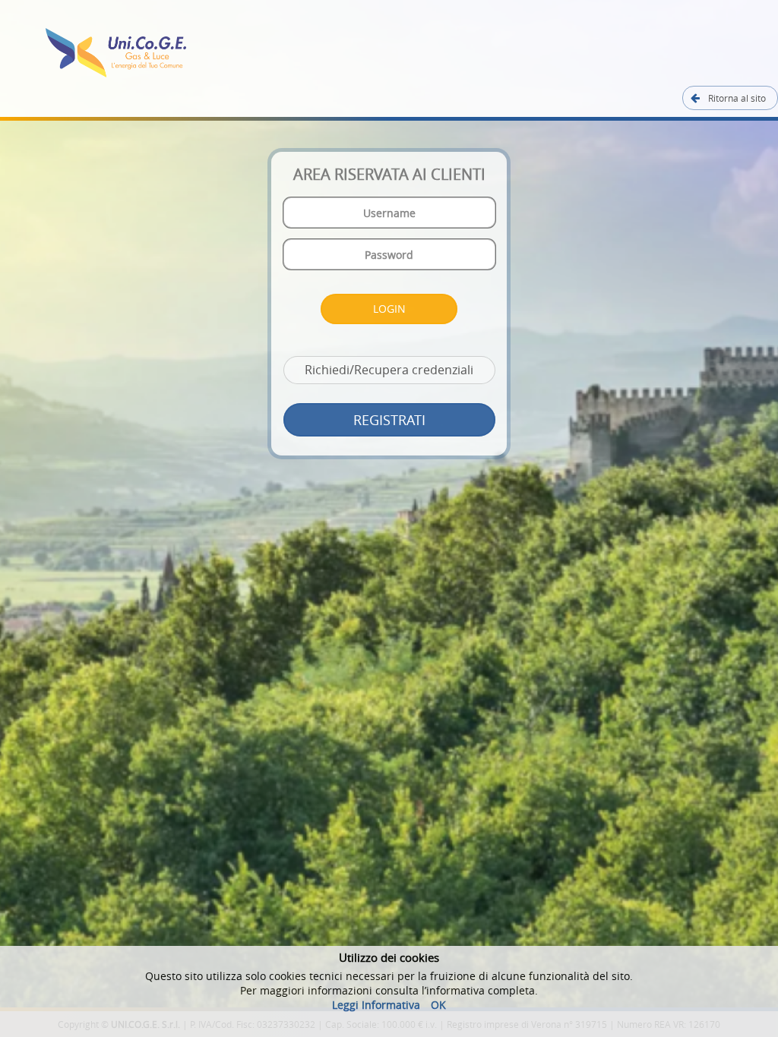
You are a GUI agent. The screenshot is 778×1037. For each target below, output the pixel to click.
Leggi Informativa (376, 1005)
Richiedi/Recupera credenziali (389, 369)
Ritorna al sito (736, 98)
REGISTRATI (389, 420)
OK (438, 1005)
